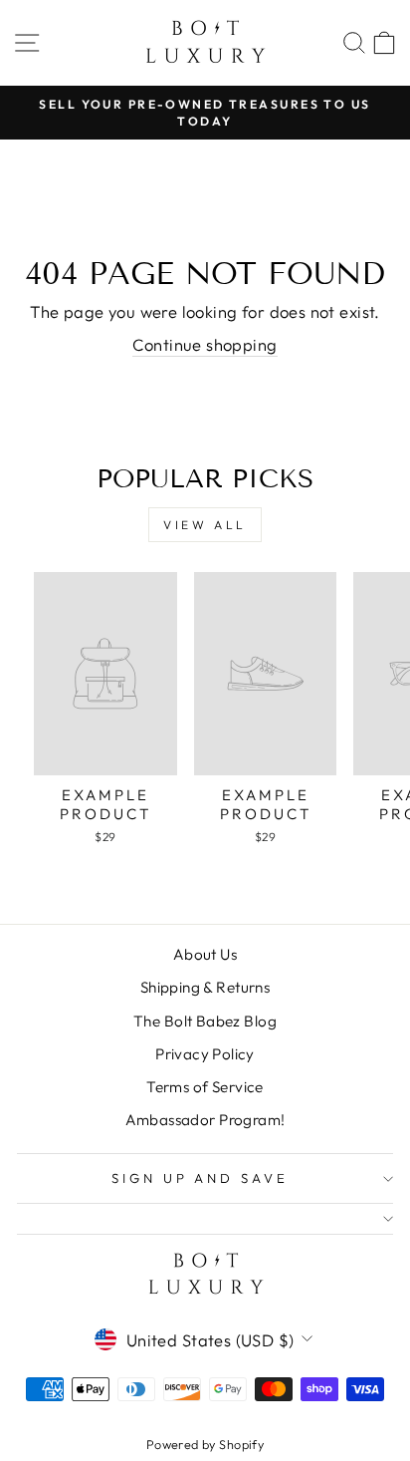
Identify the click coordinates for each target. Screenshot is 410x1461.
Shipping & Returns (205, 987)
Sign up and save (200, 1178)
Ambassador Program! (205, 1119)
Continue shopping (204, 344)
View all (205, 524)
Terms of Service (205, 1086)
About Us (205, 954)
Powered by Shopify (205, 1444)
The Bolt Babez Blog (205, 1021)
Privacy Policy (205, 1053)
